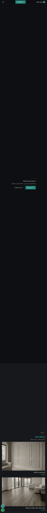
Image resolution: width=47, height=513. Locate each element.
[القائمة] (3, 2)
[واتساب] (2, 510)
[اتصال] (2, 506)
